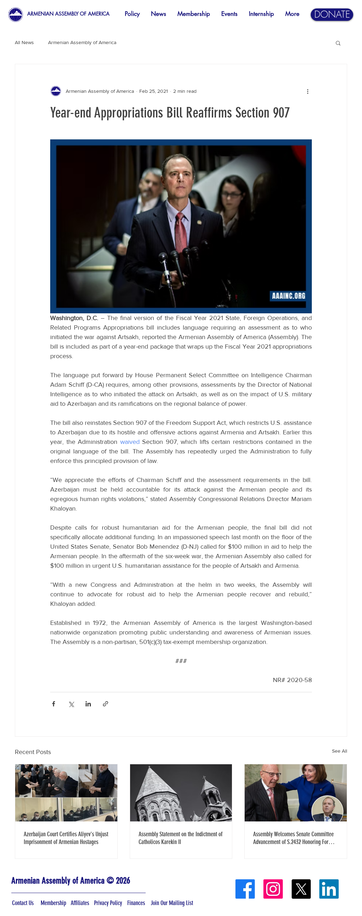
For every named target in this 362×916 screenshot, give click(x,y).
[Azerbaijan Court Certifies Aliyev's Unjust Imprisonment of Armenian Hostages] (66, 792)
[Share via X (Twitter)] (71, 703)
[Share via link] (105, 703)
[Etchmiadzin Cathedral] (181, 792)
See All (339, 751)
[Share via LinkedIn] (88, 703)
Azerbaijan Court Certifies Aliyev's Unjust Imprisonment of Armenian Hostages (66, 838)
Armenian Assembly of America (82, 42)
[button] (338, 43)
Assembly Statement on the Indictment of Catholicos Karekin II (180, 838)
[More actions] (307, 91)
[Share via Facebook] (53, 703)
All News (24, 42)
